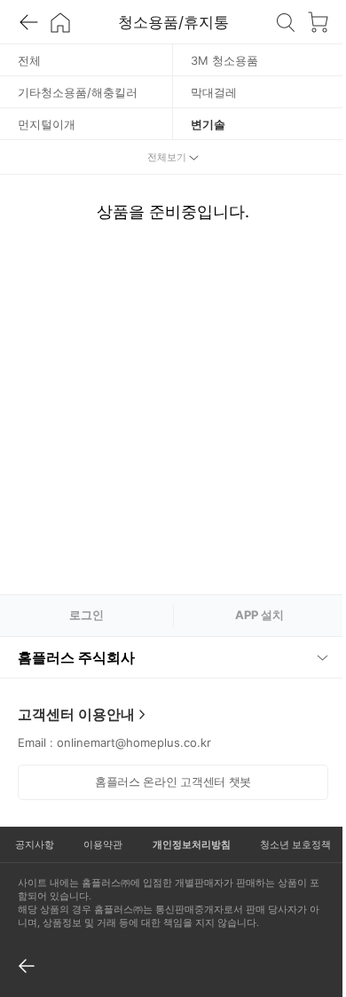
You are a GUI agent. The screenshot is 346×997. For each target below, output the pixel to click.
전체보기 (166, 157)
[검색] (286, 22)
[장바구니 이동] (318, 22)
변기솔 (208, 124)
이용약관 (98, 844)
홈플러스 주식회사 (76, 657)
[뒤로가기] (28, 22)
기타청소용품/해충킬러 (78, 92)
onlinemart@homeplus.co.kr (134, 742)
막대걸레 (214, 92)
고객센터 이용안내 (76, 714)
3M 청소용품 (224, 60)
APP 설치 (259, 615)
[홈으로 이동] (60, 22)
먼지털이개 (46, 124)
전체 (29, 60)
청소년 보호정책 (283, 844)
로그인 (86, 615)
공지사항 (32, 844)
